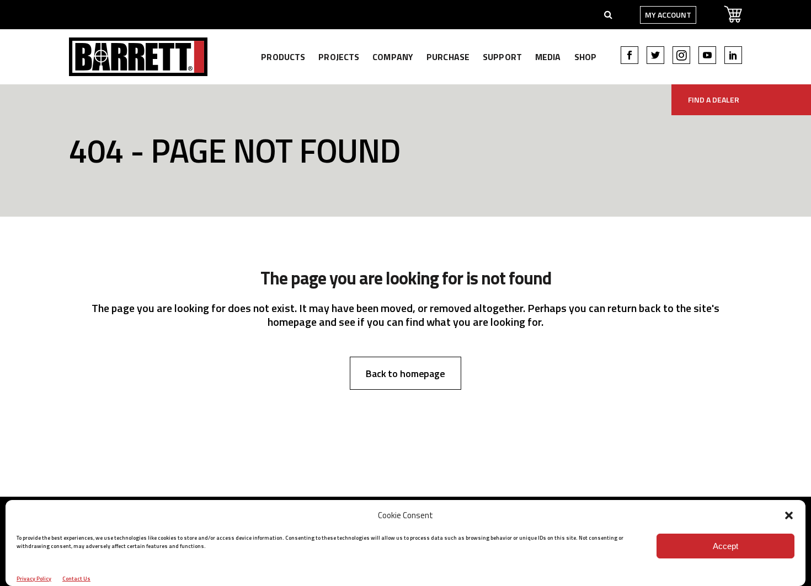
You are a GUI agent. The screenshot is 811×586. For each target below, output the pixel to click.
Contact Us (76, 578)
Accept (725, 546)
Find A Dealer (713, 99)
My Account (668, 14)
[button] (788, 515)
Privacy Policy (34, 578)
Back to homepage (405, 373)
